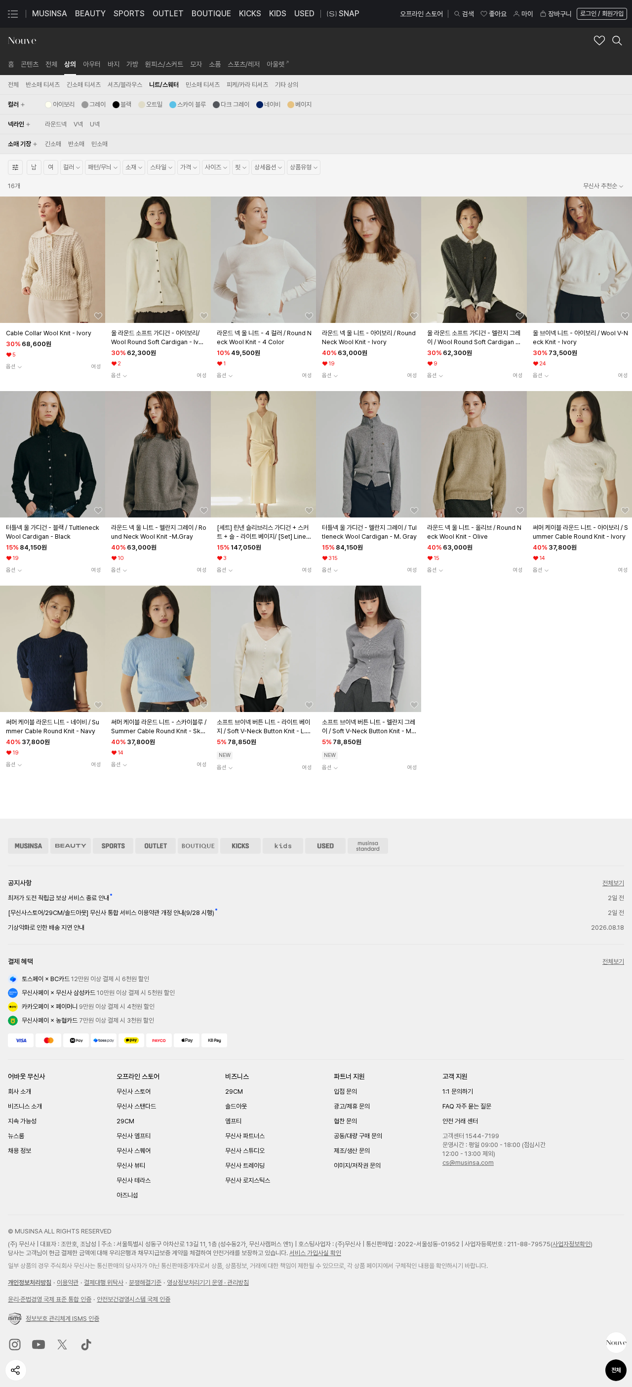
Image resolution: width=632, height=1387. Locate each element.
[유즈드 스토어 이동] (325, 846)
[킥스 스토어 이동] (240, 846)
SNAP (349, 13)
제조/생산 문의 (352, 1150)
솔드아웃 (236, 1106)
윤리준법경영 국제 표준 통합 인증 (49, 1299)
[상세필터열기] (15, 167)
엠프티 (233, 1121)
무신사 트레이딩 (245, 1165)
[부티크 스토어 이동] (198, 846)
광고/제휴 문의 (352, 1106)
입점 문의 (345, 1091)
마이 (527, 14)
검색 (468, 14)
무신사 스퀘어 (134, 1150)
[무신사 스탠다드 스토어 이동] (368, 846)
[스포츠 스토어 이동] (113, 846)
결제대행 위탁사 (103, 1282)
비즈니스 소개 (25, 1106)
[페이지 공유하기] (16, 1370)
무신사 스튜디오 (245, 1150)
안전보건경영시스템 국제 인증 (133, 1299)
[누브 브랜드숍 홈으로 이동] (22, 40)
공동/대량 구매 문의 (358, 1136)
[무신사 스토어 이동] (28, 846)
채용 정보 (19, 1150)
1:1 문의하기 (457, 1091)
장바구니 (560, 14)
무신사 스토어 (134, 1091)
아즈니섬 (127, 1195)
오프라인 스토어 (421, 14)
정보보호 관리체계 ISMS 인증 (62, 1318)
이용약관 (68, 1282)
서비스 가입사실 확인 (315, 1253)
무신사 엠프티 (134, 1136)
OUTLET (168, 13)
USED (304, 13)
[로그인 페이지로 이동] (601, 14)
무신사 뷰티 (131, 1165)
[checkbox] (59, 105)
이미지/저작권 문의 (357, 1165)
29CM (125, 1121)
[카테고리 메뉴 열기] (13, 14)
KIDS (277, 13)
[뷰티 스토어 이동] (70, 846)
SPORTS (129, 13)
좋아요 (498, 14)
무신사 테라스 (134, 1180)
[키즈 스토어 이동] (283, 846)
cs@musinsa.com (468, 1162)
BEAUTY (90, 13)
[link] (10, 64)
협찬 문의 (345, 1121)
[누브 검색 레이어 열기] (617, 40)
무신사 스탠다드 (136, 1106)
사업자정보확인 (572, 1244)
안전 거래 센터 (460, 1121)
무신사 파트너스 (245, 1136)
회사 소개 (19, 1091)
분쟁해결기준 (145, 1282)
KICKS (250, 13)
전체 (616, 1370)
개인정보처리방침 (29, 1282)
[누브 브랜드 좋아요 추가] (599, 40)
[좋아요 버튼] (98, 316)
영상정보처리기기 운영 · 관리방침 (208, 1282)
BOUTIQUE (211, 13)
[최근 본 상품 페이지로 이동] (616, 1342)
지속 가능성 (22, 1121)
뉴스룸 (16, 1136)
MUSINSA (49, 13)
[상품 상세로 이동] (52, 260)
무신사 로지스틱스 (247, 1180)
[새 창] (15, 1344)
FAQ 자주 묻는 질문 (466, 1106)
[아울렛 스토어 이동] (155, 846)
